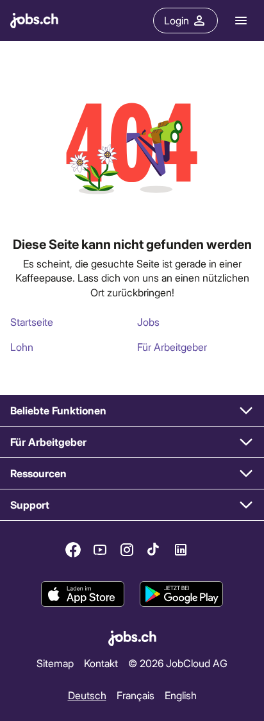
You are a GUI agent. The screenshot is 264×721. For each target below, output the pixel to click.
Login (176, 20)
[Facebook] (73, 549)
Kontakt (101, 663)
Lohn (21, 347)
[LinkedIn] (180, 549)
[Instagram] (127, 549)
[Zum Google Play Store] (181, 594)
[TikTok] (153, 549)
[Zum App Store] (82, 594)
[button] (132, 411)
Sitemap (55, 663)
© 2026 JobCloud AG (177, 663)
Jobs (148, 322)
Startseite (31, 322)
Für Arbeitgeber (172, 347)
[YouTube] (100, 549)
